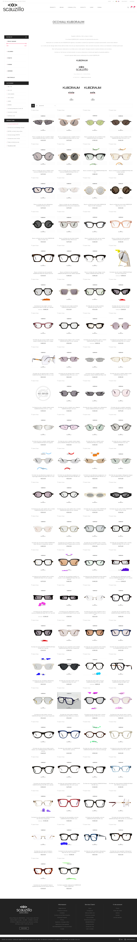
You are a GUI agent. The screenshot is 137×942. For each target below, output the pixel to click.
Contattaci (62, 913)
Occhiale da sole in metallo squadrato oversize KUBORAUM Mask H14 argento (120, 408)
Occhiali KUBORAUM (13, 124)
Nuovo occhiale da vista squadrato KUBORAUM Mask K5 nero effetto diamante (69, 272)
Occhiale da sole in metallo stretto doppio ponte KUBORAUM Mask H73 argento (43, 442)
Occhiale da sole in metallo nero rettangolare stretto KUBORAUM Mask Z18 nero (95, 408)
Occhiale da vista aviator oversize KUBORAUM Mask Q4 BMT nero (121, 681)
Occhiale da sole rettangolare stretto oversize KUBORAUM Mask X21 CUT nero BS (43, 612)
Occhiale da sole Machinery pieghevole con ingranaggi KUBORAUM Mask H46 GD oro (95, 475)
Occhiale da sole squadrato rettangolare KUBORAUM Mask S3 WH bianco (43, 681)
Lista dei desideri (117, 917)
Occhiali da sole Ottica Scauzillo (62, 915)
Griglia (33, 105)
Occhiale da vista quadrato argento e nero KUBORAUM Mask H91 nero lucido (69, 784)
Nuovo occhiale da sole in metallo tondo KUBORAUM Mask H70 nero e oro (120, 137)
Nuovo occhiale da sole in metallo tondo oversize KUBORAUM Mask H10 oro (69, 171)
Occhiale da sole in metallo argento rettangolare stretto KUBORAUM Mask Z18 (95, 374)
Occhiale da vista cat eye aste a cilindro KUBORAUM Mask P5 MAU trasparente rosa (121, 715)
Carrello (118, 915)
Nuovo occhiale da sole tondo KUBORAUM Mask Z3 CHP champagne (95, 205)
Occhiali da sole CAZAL (14, 138)
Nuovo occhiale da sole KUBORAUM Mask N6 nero (95, 171)
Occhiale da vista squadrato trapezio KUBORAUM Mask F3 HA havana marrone (43, 885)
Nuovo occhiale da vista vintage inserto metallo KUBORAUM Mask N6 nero (95, 272)
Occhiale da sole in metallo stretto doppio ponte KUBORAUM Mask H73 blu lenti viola (69, 442)
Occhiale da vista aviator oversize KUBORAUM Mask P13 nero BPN (95, 681)
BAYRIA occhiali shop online (15, 131)
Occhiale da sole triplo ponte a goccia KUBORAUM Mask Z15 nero (69, 681)
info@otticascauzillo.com (86, 77)
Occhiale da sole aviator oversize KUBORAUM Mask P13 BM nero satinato (43, 306)
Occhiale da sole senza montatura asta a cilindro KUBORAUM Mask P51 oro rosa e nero (95, 613)
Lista (36, 105)
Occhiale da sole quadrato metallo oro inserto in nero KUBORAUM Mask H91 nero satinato (69, 578)
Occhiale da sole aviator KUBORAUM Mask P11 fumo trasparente (121, 272)
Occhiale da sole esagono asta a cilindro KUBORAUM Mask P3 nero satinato (69, 340)
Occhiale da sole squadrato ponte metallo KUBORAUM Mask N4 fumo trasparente (69, 647)
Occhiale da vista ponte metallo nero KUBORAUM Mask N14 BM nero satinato (43, 784)
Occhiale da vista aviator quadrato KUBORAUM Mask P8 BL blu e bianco (69, 715)
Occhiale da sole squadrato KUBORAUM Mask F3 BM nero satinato (43, 647)
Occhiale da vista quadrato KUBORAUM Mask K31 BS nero (95, 784)
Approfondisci (131, 939)
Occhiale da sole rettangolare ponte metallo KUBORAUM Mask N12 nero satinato (94, 577)
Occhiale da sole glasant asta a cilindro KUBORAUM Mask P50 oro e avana (120, 340)
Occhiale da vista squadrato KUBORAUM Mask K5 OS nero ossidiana (69, 851)
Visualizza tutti (12, 146)
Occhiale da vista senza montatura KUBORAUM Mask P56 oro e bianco (43, 851)
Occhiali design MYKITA (14, 135)
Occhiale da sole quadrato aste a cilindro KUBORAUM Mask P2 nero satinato (43, 577)
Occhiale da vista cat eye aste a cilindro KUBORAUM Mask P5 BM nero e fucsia (94, 715)
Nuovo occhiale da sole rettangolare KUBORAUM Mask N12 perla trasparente (69, 205)
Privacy (62, 919)
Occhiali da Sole (90, 924)
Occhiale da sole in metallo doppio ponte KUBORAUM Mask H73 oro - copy (43, 408)
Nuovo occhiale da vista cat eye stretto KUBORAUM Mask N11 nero (95, 239)
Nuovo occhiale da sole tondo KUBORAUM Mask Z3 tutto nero (43, 239)
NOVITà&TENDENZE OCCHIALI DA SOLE (62, 926)
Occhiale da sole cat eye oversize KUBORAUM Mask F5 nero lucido (121, 306)
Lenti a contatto (90, 929)
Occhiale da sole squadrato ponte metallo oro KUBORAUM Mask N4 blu (121, 647)
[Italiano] (116, 1)
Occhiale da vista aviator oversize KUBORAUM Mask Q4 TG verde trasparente (43, 715)
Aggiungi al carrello (46, 121)
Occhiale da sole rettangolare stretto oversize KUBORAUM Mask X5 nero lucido (69, 612)
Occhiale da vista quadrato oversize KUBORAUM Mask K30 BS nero (95, 818)
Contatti (62, 929)
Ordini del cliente (117, 910)
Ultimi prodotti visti (90, 913)
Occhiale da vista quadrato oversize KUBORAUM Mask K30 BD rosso (69, 818)
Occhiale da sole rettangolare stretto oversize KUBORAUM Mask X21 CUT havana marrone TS (120, 578)
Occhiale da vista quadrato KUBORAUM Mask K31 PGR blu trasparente (121, 784)
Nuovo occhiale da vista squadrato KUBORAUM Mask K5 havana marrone (43, 272)
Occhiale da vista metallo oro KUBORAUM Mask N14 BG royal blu (69, 749)
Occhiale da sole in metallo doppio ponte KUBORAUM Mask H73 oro (121, 374)
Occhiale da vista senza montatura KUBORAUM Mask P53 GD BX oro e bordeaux (121, 818)
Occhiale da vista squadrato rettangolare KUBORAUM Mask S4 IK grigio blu (95, 851)
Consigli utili (90, 910)
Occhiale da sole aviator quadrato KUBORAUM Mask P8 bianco (69, 306)
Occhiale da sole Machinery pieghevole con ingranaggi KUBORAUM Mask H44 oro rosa (43, 475)
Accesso (132, 1)
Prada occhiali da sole (13, 142)
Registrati (124, 1)
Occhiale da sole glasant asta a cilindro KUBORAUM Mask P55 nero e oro (69, 374)
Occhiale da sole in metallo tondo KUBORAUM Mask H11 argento (95, 442)
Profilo (117, 908)
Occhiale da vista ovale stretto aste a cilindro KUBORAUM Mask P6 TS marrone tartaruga (95, 749)
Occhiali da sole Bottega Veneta (16, 127)
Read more (24, 928)
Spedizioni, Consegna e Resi (62, 922)
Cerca (89, 908)
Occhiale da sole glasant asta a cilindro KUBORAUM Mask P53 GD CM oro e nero (43, 374)
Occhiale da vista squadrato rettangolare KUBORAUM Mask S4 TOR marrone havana (121, 851)
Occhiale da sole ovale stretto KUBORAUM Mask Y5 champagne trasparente (95, 509)
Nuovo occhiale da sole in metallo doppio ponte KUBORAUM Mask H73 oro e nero (43, 137)
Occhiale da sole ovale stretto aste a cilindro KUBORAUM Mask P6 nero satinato (69, 509)
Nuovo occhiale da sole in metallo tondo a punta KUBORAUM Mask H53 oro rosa (69, 137)
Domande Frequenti (62, 917)
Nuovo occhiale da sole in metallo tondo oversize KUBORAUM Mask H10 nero (43, 171)
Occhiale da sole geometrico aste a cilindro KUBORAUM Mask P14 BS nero (95, 340)
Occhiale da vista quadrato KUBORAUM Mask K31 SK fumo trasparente (43, 818)
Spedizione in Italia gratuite (62, 924)
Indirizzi (118, 913)
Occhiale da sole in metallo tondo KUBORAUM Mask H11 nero (121, 442)
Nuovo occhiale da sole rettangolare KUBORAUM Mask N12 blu (43, 205)
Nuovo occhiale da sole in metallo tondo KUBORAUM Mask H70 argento (94, 137)
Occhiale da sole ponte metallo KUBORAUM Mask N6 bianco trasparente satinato (43, 543)
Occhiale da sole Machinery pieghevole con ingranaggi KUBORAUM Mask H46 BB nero (69, 475)
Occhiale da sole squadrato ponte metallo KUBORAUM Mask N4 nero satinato (95, 647)
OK (122, 939)
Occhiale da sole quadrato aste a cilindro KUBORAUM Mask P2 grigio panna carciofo (69, 543)
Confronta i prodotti (90, 915)
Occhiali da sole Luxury (90, 919)
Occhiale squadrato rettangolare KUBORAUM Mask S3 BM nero (69, 885)
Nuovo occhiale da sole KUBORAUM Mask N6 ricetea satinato (121, 171)
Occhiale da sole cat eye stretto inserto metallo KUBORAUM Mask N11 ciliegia (43, 340)
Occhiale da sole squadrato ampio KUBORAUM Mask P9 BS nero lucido (120, 612)
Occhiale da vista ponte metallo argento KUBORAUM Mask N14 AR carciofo (120, 749)
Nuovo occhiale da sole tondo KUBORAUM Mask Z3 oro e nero (121, 205)
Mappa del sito (62, 908)
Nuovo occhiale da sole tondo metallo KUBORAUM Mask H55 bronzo (69, 239)
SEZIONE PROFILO (89, 922)
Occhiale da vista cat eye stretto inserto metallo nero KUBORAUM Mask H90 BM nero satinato (43, 750)
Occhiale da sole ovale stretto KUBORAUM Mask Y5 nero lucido (121, 509)
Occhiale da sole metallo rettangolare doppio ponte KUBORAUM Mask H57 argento (121, 475)
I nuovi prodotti (90, 917)
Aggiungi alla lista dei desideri (43, 121)
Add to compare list (40, 121)
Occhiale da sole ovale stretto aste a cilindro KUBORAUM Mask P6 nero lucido (43, 509)
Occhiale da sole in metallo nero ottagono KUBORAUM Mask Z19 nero (69, 408)
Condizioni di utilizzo (62, 910)
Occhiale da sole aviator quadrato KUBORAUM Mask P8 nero (95, 306)
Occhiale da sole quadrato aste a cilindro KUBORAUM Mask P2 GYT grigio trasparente (94, 543)
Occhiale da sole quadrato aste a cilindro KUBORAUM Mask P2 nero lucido (121, 543)
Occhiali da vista (90, 926)
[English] (118, 1)
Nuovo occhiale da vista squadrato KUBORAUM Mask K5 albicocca (121, 239)
